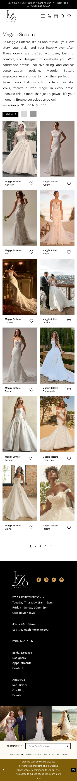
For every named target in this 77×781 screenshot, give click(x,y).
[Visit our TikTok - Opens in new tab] (54, 580)
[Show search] (62, 16)
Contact (17, 668)
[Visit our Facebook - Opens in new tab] (39, 580)
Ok (73, 770)
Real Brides (20, 685)
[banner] (11, 16)
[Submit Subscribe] (66, 746)
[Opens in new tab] (13, 723)
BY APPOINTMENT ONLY (28, 597)
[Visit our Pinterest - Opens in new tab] (61, 580)
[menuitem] (42, 16)
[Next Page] (51, 546)
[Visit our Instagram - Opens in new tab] (46, 580)
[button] (42, 16)
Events (16, 695)
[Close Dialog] (3, 770)
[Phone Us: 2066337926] (49, 16)
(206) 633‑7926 (22, 641)
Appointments (22, 663)
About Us (18, 679)
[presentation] (20, 149)
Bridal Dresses (22, 652)
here (38, 778)
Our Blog (18, 690)
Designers (19, 658)
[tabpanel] (13, 723)
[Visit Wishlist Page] (69, 16)
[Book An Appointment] (56, 16)
